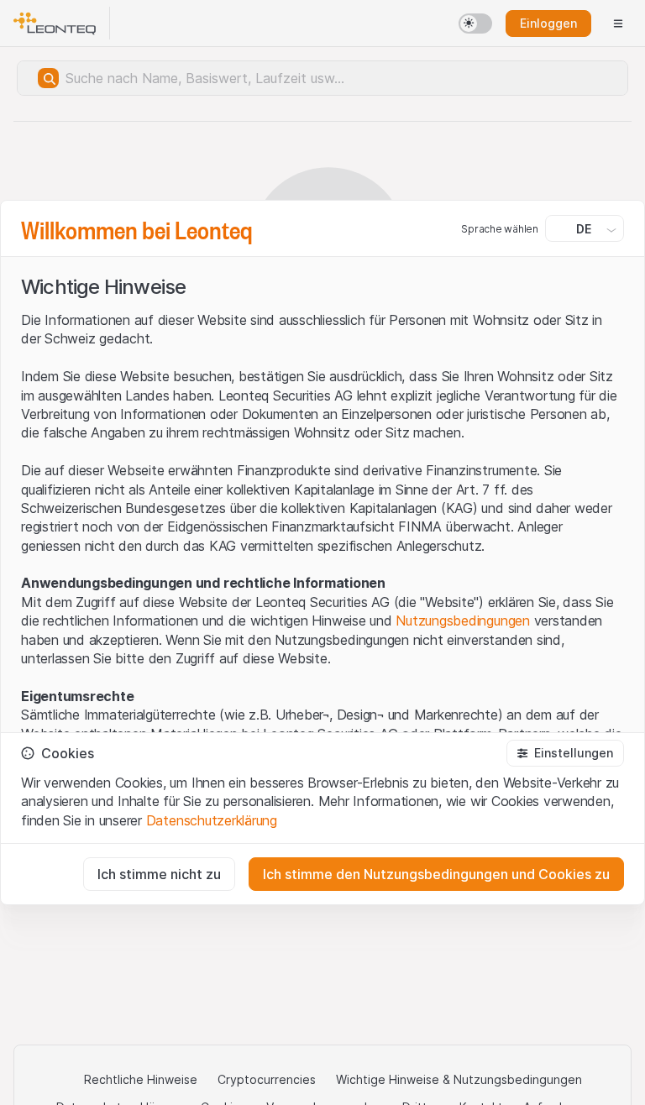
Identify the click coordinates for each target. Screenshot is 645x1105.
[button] (565, 753)
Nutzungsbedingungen (462, 620)
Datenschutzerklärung (211, 820)
